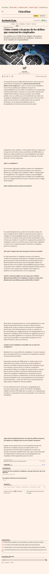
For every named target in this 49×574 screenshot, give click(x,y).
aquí (30, 493)
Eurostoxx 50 (31, 7)
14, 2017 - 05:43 (26, 73)
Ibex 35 (3, 7)
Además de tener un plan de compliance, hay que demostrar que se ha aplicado (23, 472)
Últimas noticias (6, 539)
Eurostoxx (7, 562)
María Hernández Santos (6, 474)
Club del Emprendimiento (44, 20)
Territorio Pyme (9, 20)
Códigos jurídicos (25, 487)
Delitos (39, 487)
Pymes (5, 487)
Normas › (43, 464)
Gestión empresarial (11, 487)
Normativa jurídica (33, 487)
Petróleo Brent (21, 7)
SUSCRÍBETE (36, 15)
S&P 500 (11, 7)
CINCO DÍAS (24, 71)
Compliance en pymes (8, 27)
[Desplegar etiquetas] (44, 487)
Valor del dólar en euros (43, 7)
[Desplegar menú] (3, 11)
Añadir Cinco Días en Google (41, 76)
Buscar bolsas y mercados (8, 556)
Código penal (18, 487)
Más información (7, 492)
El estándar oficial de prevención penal (14, 478)
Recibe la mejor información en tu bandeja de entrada (16, 461)
